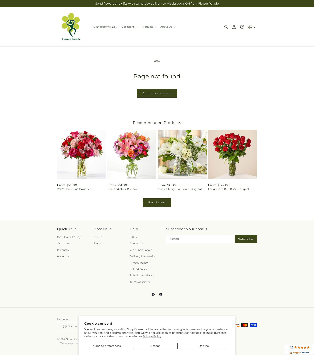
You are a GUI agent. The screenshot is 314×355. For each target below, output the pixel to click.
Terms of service (140, 282)
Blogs (97, 243)
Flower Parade (74, 339)
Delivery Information (143, 256)
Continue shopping (157, 93)
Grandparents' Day (69, 237)
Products (63, 250)
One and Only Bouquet (123, 189)
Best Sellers (157, 202)
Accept (155, 346)
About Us (63, 256)
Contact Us (137, 243)
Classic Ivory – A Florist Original (180, 189)
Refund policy (138, 269)
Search (97, 237)
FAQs (133, 237)
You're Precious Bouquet (74, 189)
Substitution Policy (142, 275)
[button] (129, 27)
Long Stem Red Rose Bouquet (228, 189)
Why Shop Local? (141, 250)
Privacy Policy (152, 336)
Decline (204, 346)
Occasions (63, 243)
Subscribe (245, 239)
